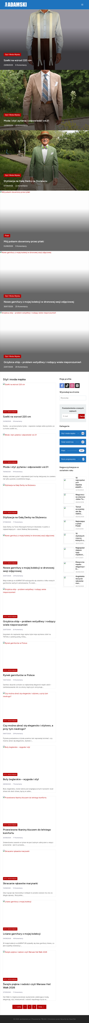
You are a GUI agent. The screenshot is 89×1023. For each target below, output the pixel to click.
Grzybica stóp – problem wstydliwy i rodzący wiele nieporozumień (42, 362)
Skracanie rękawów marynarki (20, 883)
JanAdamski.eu (24, 1019)
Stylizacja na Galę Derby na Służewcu (25, 181)
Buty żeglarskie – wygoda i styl (21, 779)
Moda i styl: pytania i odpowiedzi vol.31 (26, 120)
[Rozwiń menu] (82, 4)
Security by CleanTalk (68, 1019)
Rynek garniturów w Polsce (19, 675)
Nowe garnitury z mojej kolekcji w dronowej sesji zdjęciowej (39, 301)
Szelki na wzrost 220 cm (18, 60)
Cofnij (19, 1007)
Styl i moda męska (12, 54)
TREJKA (43, 1019)
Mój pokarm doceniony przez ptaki (24, 241)
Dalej (40, 1007)
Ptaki (7, 236)
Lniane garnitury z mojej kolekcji (22, 933)
